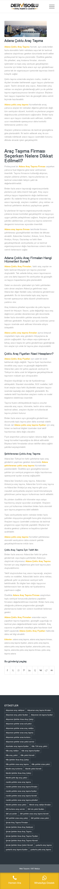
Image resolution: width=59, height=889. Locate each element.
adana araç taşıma (21, 639)
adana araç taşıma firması (41, 639)
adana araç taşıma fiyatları (15, 643)
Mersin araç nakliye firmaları (40, 804)
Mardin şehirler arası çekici (16, 804)
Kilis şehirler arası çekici (41, 764)
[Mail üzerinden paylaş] (51, 670)
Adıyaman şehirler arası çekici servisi (20, 741)
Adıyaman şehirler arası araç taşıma (19, 732)
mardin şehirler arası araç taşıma (18, 782)
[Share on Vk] (40, 670)
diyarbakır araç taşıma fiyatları (17, 746)
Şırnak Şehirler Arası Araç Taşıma (18, 831)
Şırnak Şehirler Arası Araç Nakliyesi (19, 827)
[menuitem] (50, 6)
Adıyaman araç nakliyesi (15, 710)
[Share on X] (13, 670)
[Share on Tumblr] (35, 670)
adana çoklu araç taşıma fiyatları (18, 646)
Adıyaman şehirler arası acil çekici (19, 723)
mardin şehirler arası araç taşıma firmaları (21, 786)
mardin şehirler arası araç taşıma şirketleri (22, 800)
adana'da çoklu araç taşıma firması (26, 650)
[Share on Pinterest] (24, 670)
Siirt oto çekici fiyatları (36, 809)
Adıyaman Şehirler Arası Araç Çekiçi (19, 719)
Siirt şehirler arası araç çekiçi (17, 818)
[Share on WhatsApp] (18, 670)
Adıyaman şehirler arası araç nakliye (20, 728)
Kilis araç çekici (12, 755)
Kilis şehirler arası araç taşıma (17, 764)
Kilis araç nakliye (12, 750)
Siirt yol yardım (11, 813)
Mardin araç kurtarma (14, 768)
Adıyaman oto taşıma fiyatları (42, 714)
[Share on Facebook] (7, 670)
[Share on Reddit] (46, 670)
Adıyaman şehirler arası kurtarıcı (18, 737)
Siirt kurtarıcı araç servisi (15, 809)
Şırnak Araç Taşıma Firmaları (17, 822)
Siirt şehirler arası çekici (40, 818)
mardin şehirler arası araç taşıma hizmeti (21, 795)
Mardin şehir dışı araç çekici (16, 777)
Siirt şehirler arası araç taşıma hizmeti (34, 813)
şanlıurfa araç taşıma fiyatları (17, 849)
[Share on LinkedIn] (29, 670)
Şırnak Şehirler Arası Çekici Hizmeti (19, 845)
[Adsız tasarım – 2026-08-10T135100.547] (24, 6)
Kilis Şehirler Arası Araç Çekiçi (17, 759)
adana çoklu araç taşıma (38, 643)
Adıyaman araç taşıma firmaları (39, 710)
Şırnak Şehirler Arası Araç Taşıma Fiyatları (22, 836)
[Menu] (50, 6)
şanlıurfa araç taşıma (44, 845)
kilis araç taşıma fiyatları (31, 750)
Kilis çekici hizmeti (27, 755)
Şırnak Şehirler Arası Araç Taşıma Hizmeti (22, 840)
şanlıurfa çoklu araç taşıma (41, 849)
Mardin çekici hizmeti (33, 768)
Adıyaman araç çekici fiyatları (17, 714)
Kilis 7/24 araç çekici (39, 746)
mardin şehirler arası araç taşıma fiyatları (21, 791)
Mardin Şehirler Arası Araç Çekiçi (18, 773)
